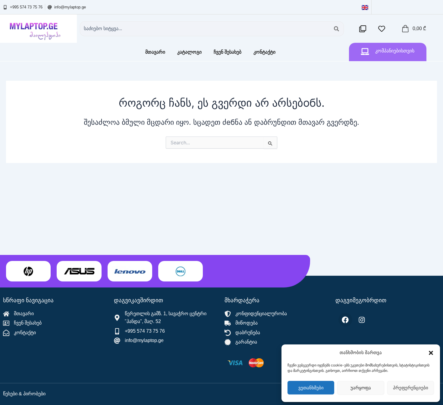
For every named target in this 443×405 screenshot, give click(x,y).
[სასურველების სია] (383, 28)
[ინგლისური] (365, 7)
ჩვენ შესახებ (227, 52)
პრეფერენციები (410, 388)
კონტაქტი (264, 52)
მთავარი (155, 52)
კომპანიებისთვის (394, 50)
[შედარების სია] (364, 28)
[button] (431, 353)
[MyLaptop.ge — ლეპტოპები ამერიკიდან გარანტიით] (38, 28)
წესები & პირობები (24, 393)
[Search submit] (336, 29)
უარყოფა (360, 388)
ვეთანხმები (311, 388)
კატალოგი (189, 52)
